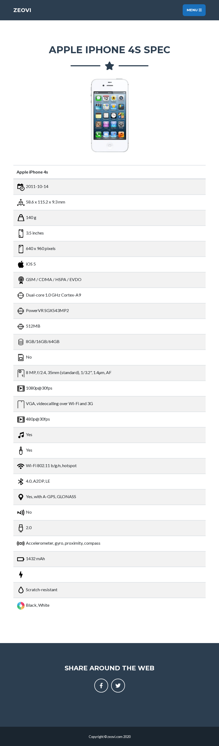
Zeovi (22, 10)
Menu (193, 10)
